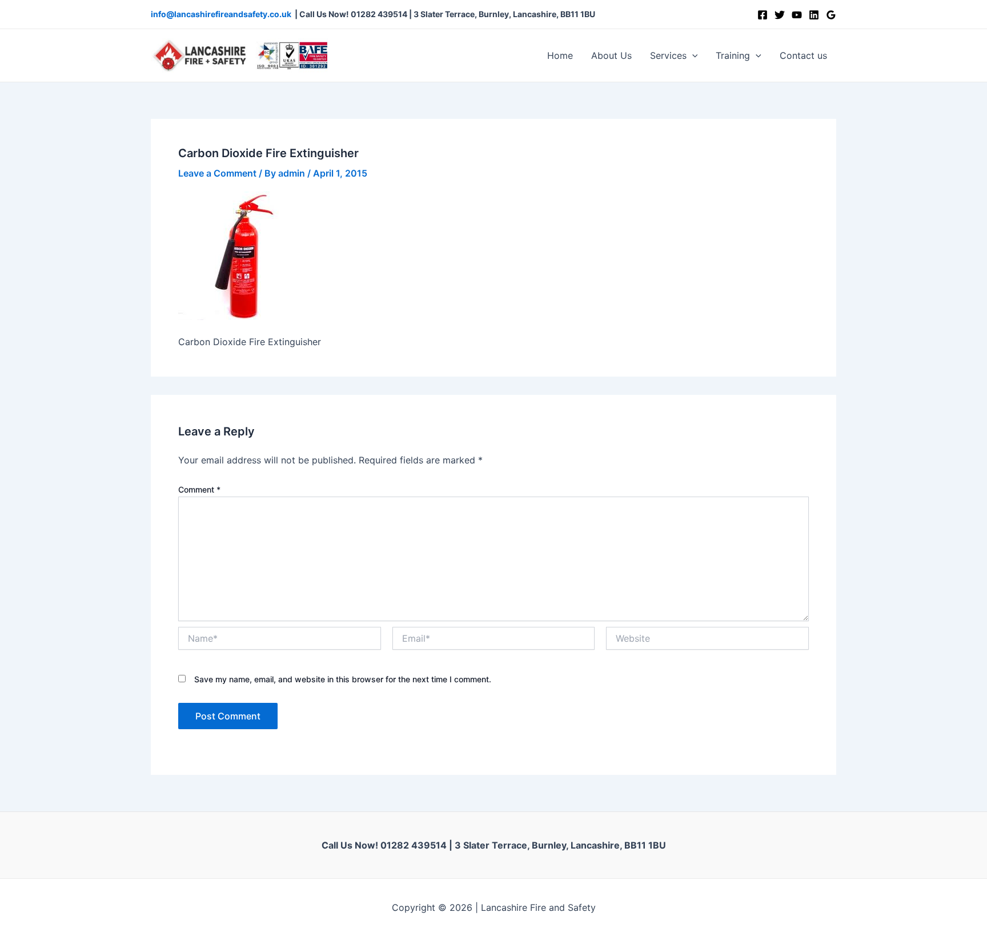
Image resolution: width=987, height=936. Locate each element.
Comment (199, 489)
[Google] (831, 15)
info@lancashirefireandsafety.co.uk (221, 14)
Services (668, 55)
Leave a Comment (217, 173)
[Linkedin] (814, 15)
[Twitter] (780, 15)
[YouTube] (797, 15)
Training (733, 55)
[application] (692, 55)
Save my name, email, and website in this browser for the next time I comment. (342, 679)
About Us (611, 55)
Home (560, 55)
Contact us (803, 55)
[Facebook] (762, 15)
